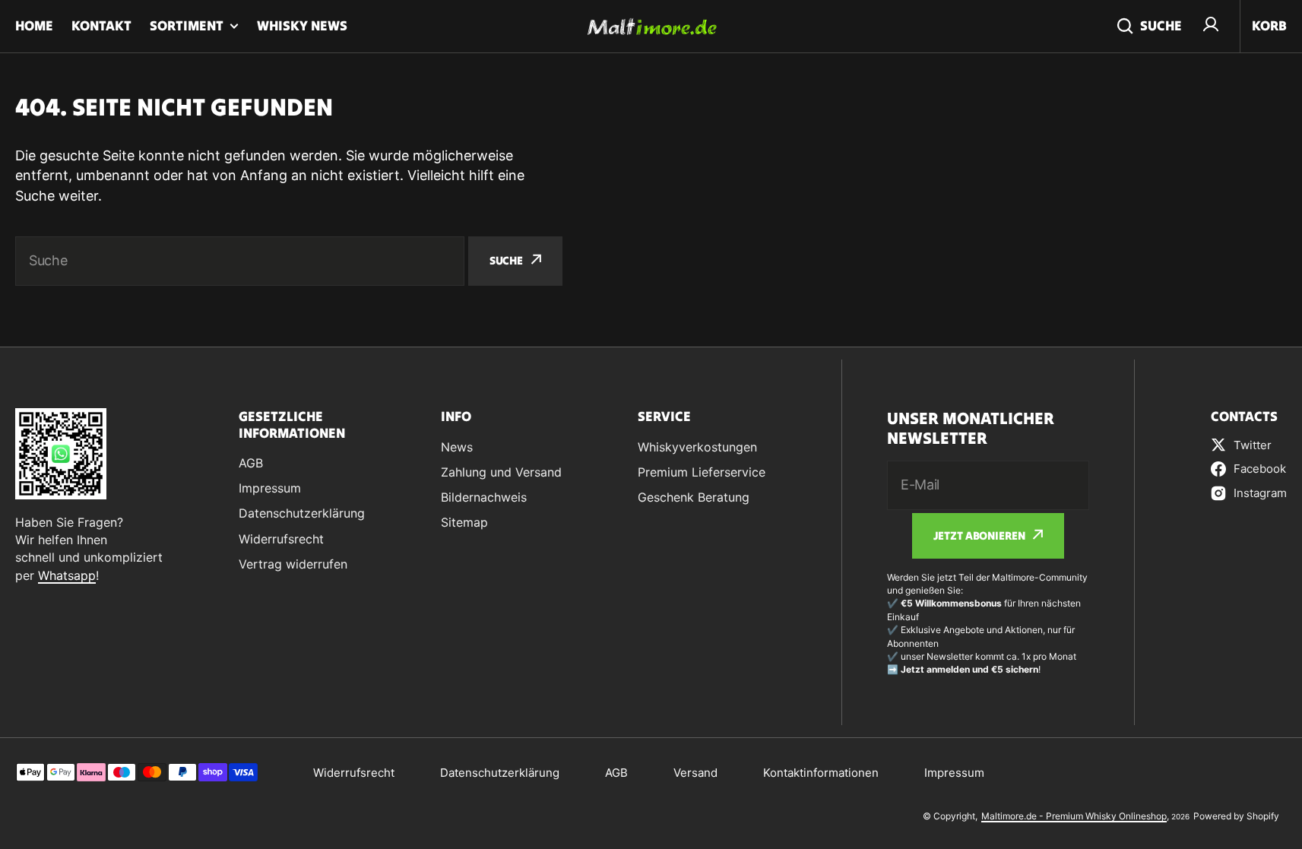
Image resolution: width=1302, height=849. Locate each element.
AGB (616, 772)
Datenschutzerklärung (499, 772)
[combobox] (239, 261)
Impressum (954, 772)
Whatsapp (67, 575)
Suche (1161, 25)
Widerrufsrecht (353, 772)
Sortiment (186, 25)
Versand (695, 772)
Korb (1269, 25)
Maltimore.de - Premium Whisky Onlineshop (1074, 816)
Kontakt (101, 25)
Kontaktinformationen (821, 772)
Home (34, 25)
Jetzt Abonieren (979, 535)
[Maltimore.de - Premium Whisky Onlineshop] (651, 27)
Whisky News (302, 25)
